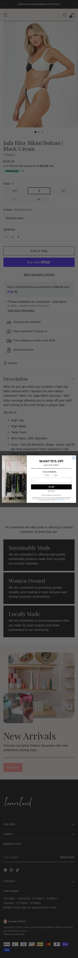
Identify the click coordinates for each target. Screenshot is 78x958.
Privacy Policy (58, 499)
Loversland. (44, 498)
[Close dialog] (73, 457)
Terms (63, 499)
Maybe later (51, 491)
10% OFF (51, 487)
